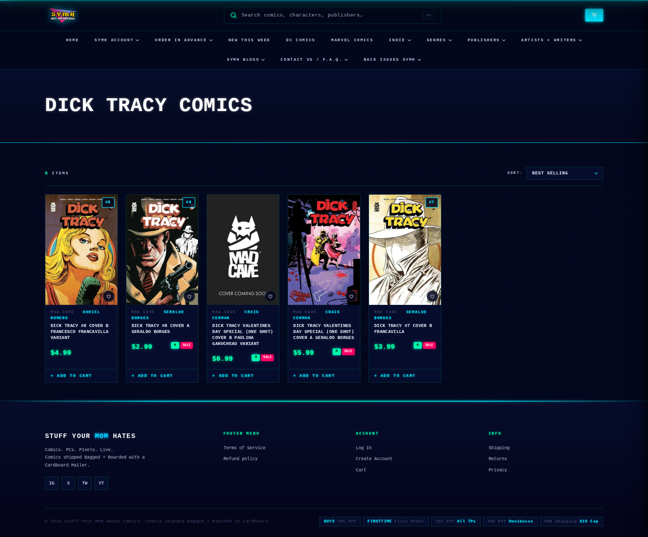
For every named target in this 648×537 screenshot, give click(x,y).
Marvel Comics (352, 40)
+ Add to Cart (71, 376)
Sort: (515, 173)
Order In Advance (181, 40)
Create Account (374, 459)
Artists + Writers (548, 40)
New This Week (249, 40)
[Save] (108, 296)
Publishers (484, 40)
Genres (436, 40)
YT (101, 483)
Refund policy (241, 459)
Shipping (499, 448)
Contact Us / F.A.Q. (311, 59)
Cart (361, 470)
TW (84, 483)
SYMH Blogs (243, 59)
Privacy (498, 470)
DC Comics (300, 40)
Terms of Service (245, 448)
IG (51, 483)
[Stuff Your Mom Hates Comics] (62, 15)
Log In (364, 448)
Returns (498, 459)
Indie (397, 40)
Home (72, 40)
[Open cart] (594, 15)
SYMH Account (114, 40)
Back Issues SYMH (390, 59)
